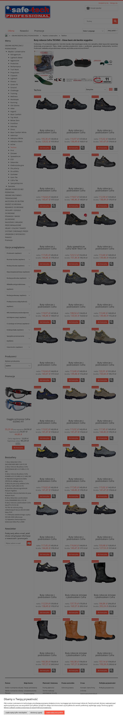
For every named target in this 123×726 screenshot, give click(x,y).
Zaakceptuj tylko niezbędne (16, 713)
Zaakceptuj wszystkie (54, 713)
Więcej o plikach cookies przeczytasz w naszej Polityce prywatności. (27, 707)
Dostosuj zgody (36, 713)
